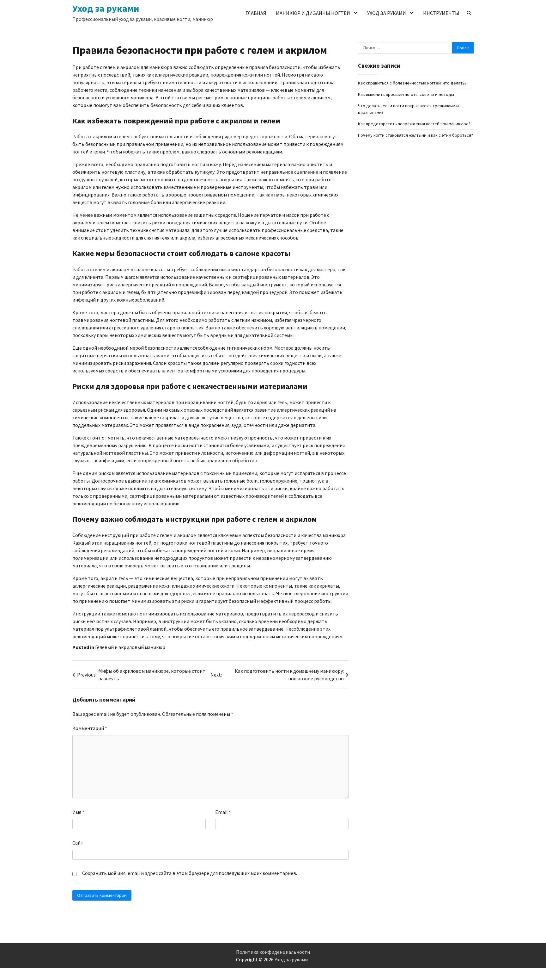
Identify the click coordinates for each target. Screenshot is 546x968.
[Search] (469, 13)
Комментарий (89, 728)
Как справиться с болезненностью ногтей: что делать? (412, 83)
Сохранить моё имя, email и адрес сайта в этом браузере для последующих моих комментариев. (189, 873)
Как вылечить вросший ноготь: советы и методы (406, 94)
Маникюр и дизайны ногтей (313, 13)
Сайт (77, 843)
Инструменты (441, 13)
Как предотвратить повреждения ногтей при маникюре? (414, 124)
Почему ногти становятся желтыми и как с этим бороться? (415, 135)
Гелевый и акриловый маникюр (130, 647)
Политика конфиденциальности (273, 952)
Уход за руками (105, 8)
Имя (78, 812)
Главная (256, 13)
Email (223, 812)
